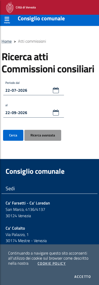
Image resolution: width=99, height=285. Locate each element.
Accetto (82, 276)
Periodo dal (12, 82)
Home (7, 41)
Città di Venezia (24, 7)
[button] (56, 90)
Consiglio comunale (41, 18)
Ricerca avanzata (42, 135)
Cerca (13, 135)
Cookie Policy (52, 263)
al (6, 105)
